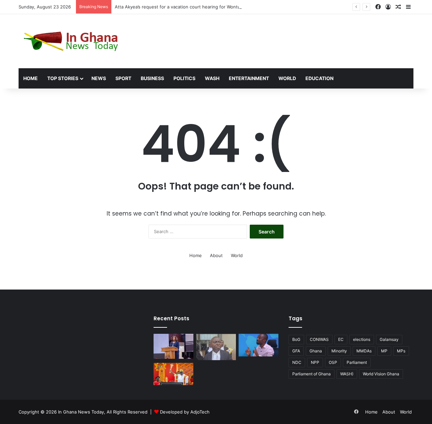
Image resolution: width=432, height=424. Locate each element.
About (216, 255)
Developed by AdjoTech (185, 412)
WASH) (346, 373)
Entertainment (249, 78)
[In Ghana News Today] (73, 41)
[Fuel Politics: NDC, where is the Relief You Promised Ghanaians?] (173, 374)
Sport (123, 78)
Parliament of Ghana (311, 373)
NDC (296, 362)
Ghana (315, 350)
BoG (296, 339)
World (287, 78)
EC (341, 339)
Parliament (357, 362)
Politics (184, 78)
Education (319, 78)
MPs (401, 350)
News (98, 78)
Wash (212, 78)
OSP (333, 362)
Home (30, 78)
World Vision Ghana (381, 373)
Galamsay (389, 339)
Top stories (62, 78)
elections (361, 339)
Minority (339, 350)
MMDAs (364, 350)
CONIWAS (319, 339)
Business (152, 78)
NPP (315, 362)
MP (384, 350)
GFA (296, 350)
